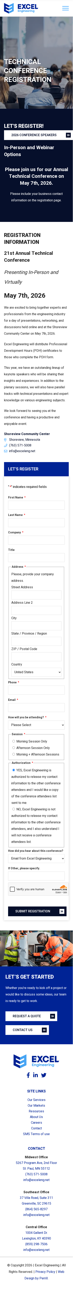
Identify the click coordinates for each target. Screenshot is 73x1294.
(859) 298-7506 (36, 1244)
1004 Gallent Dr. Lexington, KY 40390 (36, 1235)
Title (11, 550)
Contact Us (23, 1030)
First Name (16, 497)
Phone (13, 682)
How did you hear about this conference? (35, 851)
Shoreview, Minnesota (24, 439)
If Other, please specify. (24, 868)
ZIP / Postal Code (24, 649)
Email (13, 700)
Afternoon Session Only (33, 748)
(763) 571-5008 (20, 445)
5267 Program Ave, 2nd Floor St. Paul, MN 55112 (36, 1165)
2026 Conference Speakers (34, 135)
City (14, 618)
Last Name (16, 515)
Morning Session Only (31, 741)
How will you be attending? (27, 717)
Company (15, 532)
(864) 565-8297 (36, 1209)
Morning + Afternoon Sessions (37, 754)
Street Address (22, 587)
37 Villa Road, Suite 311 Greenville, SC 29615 (36, 1200)
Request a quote (27, 1016)
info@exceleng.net (22, 451)
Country (16, 664)
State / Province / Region (29, 633)
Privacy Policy (45, 1271)
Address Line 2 (22, 602)
